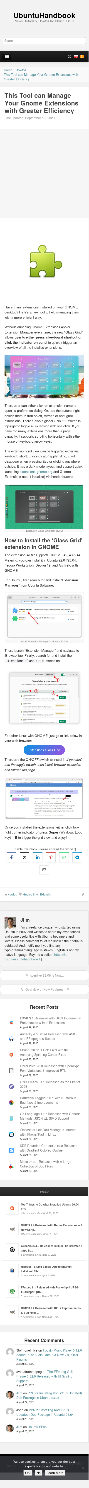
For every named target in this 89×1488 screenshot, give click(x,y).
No (39, 1472)
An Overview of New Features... (43, 989)
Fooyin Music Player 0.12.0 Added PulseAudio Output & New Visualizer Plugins (49, 1355)
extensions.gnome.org (36, 471)
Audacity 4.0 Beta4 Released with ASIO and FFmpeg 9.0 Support (48, 1036)
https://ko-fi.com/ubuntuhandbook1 (37, 956)
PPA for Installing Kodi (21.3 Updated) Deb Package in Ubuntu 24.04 (49, 1395)
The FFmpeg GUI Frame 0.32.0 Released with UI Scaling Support (44, 1376)
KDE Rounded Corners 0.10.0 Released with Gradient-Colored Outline (48, 1147)
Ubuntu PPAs (37, 1426)
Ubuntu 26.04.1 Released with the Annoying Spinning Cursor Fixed (44, 1052)
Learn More (55, 1472)
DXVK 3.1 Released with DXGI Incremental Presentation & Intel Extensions (50, 1020)
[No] (83, 1468)
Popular (44, 1191)
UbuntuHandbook (44, 15)
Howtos (12, 894)
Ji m (19, 1393)
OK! (28, 1472)
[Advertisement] (44, 173)
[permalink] (81, 894)
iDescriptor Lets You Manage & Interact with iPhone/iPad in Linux (48, 1132)
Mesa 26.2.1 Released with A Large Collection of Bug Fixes (45, 1163)
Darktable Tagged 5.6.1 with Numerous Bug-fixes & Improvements (48, 1100)
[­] (44, 2)
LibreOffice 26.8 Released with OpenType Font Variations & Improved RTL (50, 1068)
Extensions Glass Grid (44, 750)
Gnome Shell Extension (37, 894)
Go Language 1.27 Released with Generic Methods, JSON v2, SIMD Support (50, 1116)
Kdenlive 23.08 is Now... (46, 975)
